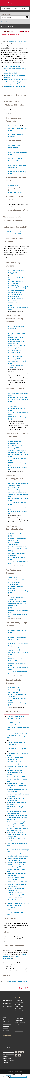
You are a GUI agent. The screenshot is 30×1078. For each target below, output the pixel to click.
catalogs (8, 1075)
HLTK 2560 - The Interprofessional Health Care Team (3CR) (17, 694)
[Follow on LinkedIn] (19, 1055)
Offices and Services (7, 1021)
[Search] (27, 17)
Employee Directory (7, 1019)
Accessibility (6, 1026)
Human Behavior (13, 185)
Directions (5, 1062)
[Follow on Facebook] (16, 1052)
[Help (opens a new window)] (28, 31)
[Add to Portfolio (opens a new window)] (22, 31)
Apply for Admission (7, 1006)
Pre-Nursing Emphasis (10, 73)
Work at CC (17, 1004)
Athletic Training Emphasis (12, 66)
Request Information (7, 1003)
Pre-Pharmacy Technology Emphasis (15, 82)
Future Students (18, 1000)
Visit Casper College (7, 1000)
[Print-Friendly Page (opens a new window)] (26, 31)
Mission (12, 1060)
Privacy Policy (6, 1060)
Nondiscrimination (7, 1058)
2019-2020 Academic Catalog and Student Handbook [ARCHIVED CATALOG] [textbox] (15, 9)
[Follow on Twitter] (22, 1052)
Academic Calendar (7, 1024)
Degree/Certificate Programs (18, 41)
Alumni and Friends (19, 1010)
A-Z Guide (5, 1017)
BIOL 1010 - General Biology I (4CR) (17, 733)
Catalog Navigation (8, 26)
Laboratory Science (14, 126)
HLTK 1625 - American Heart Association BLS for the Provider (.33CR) (18, 494)
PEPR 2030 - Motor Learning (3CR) (17, 862)
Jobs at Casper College (20, 1024)
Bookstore (5, 1028)
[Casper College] (9, 1)
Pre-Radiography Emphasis (12, 84)
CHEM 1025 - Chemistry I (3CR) (16, 749)
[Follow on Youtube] (16, 1055)
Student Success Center (20, 1029)
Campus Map (6, 1030)
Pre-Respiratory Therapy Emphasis (14, 86)
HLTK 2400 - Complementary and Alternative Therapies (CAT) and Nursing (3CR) (17, 817)
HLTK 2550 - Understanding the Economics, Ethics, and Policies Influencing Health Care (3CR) (16, 824)
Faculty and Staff (19, 1006)
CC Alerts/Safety (19, 1018)
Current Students (19, 1002)
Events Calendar (18, 1020)
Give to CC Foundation (20, 1022)
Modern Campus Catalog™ (18, 1077)
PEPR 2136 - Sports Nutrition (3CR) (17, 882)
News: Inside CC (18, 1026)
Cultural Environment (15, 192)
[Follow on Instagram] (19, 1052)
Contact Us (7, 1047)
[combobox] (15, 8)
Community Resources (20, 1008)
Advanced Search (5, 21)
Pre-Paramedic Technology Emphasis (15, 79)
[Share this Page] (24, 31)
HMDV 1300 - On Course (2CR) (17, 397)
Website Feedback (19, 1031)
